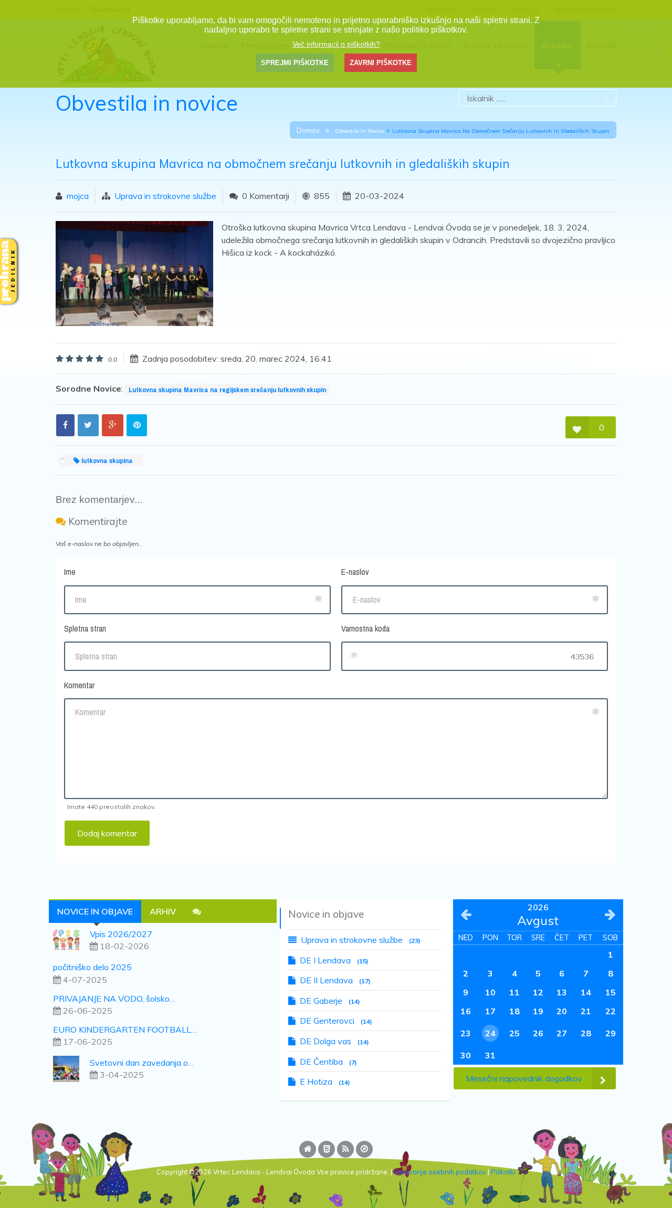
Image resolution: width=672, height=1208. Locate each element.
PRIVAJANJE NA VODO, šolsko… (114, 998)
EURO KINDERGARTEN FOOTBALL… (125, 1029)
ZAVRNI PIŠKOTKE (381, 63)
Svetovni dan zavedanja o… (142, 1062)
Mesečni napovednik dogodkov (524, 1078)
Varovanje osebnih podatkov (440, 1172)
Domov (308, 130)
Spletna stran (85, 628)
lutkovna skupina (106, 460)
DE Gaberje (330, 1000)
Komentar (79, 685)
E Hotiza (325, 1081)
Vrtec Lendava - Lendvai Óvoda (264, 1172)
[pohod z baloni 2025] (70, 1068)
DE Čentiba (328, 1061)
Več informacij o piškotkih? (336, 44)
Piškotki (503, 1172)
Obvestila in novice (359, 131)
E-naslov (355, 571)
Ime (70, 571)
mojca (78, 196)
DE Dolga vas (334, 1041)
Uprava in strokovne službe (165, 196)
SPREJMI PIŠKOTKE (295, 63)
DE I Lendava (334, 960)
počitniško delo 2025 (92, 967)
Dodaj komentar (107, 833)
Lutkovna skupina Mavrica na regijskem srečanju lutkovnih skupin (227, 389)
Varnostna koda (365, 628)
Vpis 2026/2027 (121, 934)
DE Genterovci (336, 1020)
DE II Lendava (335, 980)
